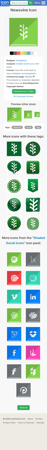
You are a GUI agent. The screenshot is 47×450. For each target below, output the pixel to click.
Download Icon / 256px (24, 91)
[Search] (30, 3)
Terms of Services (26, 423)
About (30, 419)
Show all (23, 407)
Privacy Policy (9, 423)
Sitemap (40, 423)
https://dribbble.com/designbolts (21, 73)
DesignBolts (21, 60)
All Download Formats (23, 96)
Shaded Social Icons (25, 64)
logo (38, 127)
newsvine (17, 127)
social (28, 127)
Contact (38, 419)
